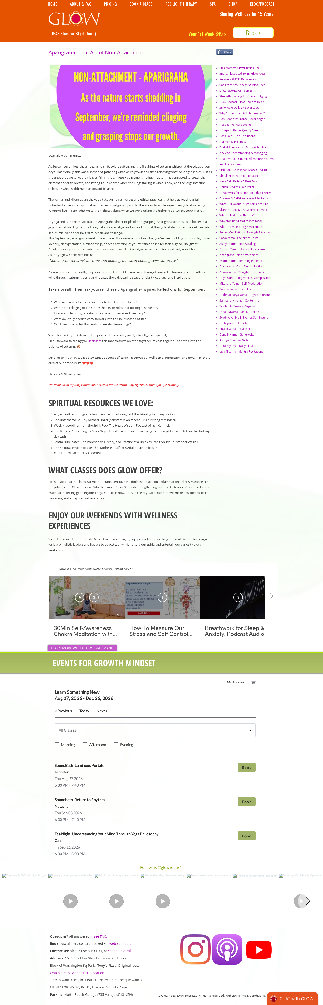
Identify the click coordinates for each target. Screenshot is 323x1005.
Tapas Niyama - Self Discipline (239, 312)
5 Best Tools (251, 181)
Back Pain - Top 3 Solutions (237, 136)
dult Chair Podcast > (143, 447)
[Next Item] (308, 901)
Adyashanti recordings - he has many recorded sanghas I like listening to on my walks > (114, 414)
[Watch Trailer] (79, 597)
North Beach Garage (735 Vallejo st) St (95, 994)
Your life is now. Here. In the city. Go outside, (134, 493)
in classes (95, 341)
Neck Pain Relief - (231, 181)
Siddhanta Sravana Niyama (237, 306)
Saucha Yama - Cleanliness (237, 289)
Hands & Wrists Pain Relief (236, 187)
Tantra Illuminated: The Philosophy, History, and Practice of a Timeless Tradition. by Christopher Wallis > (126, 442)
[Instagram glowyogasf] (195, 949)
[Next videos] (271, 596)
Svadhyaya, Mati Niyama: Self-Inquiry (243, 317)
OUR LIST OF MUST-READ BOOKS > (78, 453)
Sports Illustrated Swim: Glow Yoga (242, 73)
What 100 (226, 204)
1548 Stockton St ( (66, 33)
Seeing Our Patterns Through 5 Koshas (244, 232)
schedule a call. (120, 951)
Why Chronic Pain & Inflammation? (242, 113)
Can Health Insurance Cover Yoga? (242, 119)
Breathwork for (229, 192)
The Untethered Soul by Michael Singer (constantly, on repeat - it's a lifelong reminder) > (115, 420)
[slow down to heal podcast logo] (227, 949)
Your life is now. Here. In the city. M (72, 539)
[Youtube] (259, 949)
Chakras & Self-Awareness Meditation (244, 198)
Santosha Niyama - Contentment (240, 300)
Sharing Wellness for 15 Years (246, 13)
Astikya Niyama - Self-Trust (237, 340)
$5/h (130, 994)
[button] (94, 569)
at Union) (88, 33)
